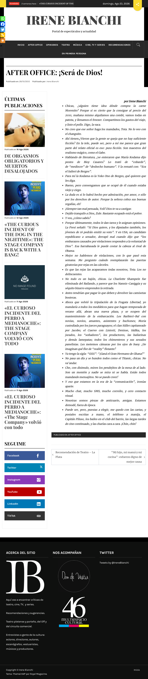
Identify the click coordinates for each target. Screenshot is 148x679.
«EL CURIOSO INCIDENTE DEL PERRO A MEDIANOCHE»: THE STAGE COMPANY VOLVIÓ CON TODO (22, 325)
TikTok (11, 515)
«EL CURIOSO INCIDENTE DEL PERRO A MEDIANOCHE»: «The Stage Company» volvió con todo (22, 411)
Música (77, 45)
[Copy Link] (2, 35)
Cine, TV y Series (95, 45)
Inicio (20, 45)
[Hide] (1, 46)
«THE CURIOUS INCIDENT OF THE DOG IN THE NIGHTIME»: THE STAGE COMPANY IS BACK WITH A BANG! (24, 239)
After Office (35, 45)
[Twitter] (2, 29)
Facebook (13, 455)
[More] (2, 40)
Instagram (13, 479)
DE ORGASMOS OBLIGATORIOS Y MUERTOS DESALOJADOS (24, 163)
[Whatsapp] (2, 18)
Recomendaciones (120, 45)
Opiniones (52, 45)
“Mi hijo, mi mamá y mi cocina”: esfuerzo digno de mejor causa (125, 457)
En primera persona (74, 53)
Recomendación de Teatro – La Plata (75, 455)
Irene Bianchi (74, 20)
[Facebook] (2, 24)
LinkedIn (12, 503)
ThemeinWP (19, 674)
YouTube (12, 491)
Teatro (66, 45)
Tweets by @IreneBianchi (114, 562)
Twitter (11, 467)
